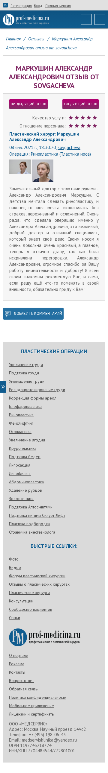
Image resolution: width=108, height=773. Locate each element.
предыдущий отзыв (28, 104)
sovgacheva (69, 147)
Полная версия (58, 5)
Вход (38, 5)
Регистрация (21, 5)
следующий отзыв (80, 104)
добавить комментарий (38, 313)
